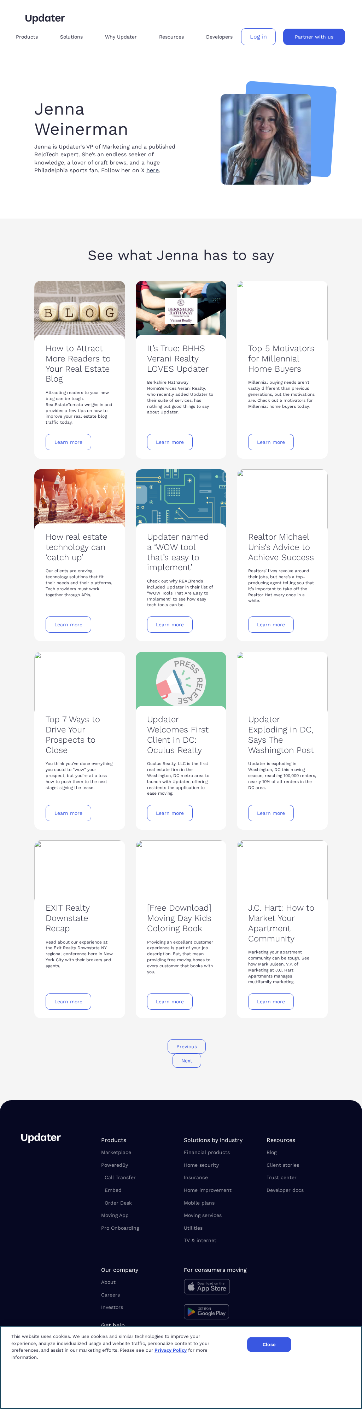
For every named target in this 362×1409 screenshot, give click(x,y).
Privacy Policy (170, 1350)
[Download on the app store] (221, 1288)
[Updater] (45, 18)
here (152, 170)
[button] (32, 37)
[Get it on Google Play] (221, 1312)
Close (269, 1344)
